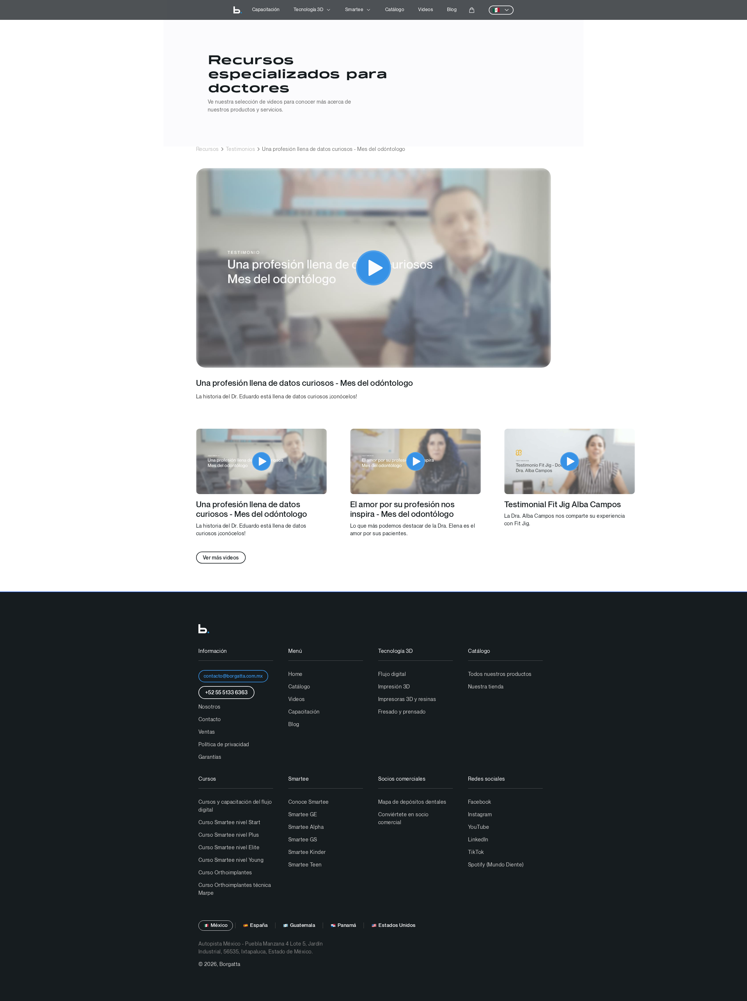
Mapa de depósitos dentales (412, 802)
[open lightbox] (373, 268)
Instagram (480, 814)
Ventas (206, 732)
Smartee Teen (305, 865)
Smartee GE (302, 814)
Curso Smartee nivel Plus (228, 835)
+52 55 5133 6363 (226, 692)
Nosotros (209, 707)
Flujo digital (392, 674)
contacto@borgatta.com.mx (233, 676)
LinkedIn (478, 840)
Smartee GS (302, 840)
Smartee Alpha (306, 827)
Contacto (209, 719)
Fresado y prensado (402, 712)
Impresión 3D (394, 687)
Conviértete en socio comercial (403, 818)
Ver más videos (221, 558)
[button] (312, 10)
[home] (237, 9)
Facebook (479, 802)
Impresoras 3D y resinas (407, 699)
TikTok (476, 852)
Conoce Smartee (308, 802)
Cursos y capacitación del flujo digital (235, 806)
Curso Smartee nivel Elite (228, 847)
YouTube (478, 827)
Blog (452, 9)
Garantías (209, 757)
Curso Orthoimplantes (225, 873)
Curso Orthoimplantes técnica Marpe (234, 889)
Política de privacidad (223, 744)
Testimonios (240, 149)
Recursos (207, 149)
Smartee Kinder (307, 852)
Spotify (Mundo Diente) (496, 865)
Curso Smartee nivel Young (230, 860)
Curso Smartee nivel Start (229, 822)
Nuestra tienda (486, 687)
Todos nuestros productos (500, 674)
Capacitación (266, 9)
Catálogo (394, 9)
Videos (425, 9)
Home (295, 674)
